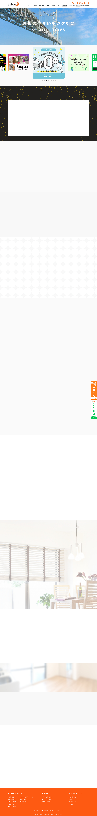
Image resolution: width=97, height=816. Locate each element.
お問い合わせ (55, 6)
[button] (42, 80)
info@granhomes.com (70, 642)
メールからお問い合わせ (73, 717)
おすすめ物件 (12, 806)
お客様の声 (12, 799)
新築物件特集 (72, 797)
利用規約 (36, 810)
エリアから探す (47, 799)
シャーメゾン (72, 799)
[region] (48, 115)
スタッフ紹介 (42, 6)
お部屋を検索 (79, 232)
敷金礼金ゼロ (72, 802)
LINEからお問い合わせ (27, 797)
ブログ (48, 6)
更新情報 (11, 804)
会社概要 (35, 6)
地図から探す (46, 802)
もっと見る (48, 129)
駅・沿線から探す (47, 797)
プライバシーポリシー (47, 810)
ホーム (29, 6)
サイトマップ (59, 810)
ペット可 (71, 804)
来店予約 (52, 717)
